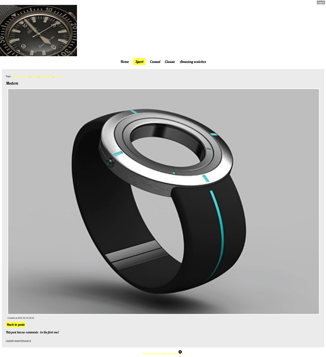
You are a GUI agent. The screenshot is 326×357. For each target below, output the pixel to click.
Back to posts (16, 324)
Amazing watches (21, 76)
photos (57, 76)
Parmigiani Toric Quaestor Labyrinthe (163, 353)
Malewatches (46, 76)
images (34, 76)
